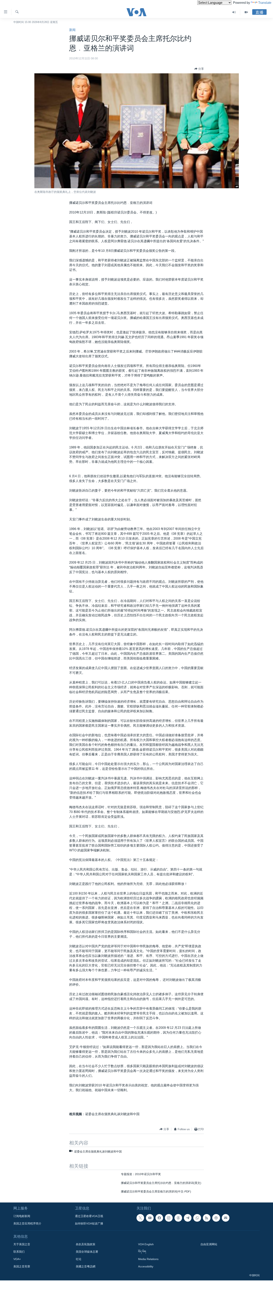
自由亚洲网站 (208, 1244)
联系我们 (19, 1251)
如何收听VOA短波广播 (89, 1223)
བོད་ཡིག (142, 1251)
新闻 (72, 30)
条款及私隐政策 (85, 1244)
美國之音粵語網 (85, 1266)
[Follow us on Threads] (178, 1218)
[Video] (246, 12)
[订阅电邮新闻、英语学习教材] (225, 1218)
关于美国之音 (21, 1244)
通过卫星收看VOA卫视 (89, 1216)
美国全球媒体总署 (87, 1251)
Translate (264, 2)
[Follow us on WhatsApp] (197, 1218)
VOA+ (17, 1259)
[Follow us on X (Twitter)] (140, 1218)
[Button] (199, 68)
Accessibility (145, 1266)
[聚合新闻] (206, 1218)
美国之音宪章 (21, 1266)
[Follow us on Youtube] (149, 1218)
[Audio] (234, 12)
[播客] (216, 1218)
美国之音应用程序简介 (27, 1223)
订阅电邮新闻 (21, 1216)
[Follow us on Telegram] (187, 1218)
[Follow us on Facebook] (159, 1218)
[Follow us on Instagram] (168, 1218)
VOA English (146, 1244)
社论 (78, 1259)
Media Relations (148, 1259)
